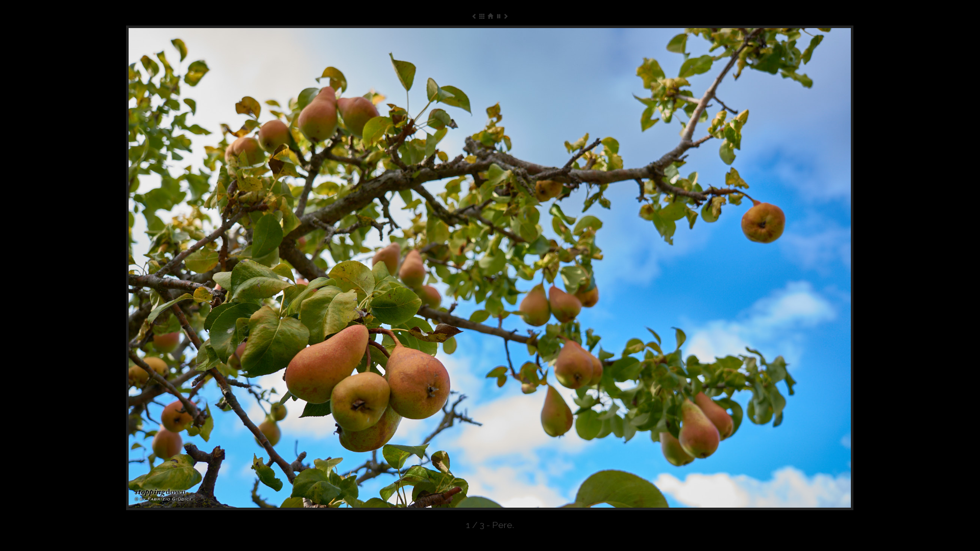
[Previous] (271, 268)
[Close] (490, 16)
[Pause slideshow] (498, 16)
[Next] (707, 268)
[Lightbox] (482, 16)
